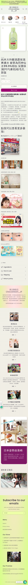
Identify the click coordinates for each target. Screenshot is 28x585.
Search (4, 523)
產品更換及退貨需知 (7, 529)
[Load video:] (14, 480)
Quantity (3, 78)
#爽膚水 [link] (18, 124)
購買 (13, 335)
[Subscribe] (23, 513)
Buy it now (14, 90)
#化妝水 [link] (22, 124)
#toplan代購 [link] (12, 124)
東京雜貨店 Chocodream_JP (14, 290)
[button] (1, 9)
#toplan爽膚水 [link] (5, 124)
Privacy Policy (6, 526)
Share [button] (4, 262)
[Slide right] (16, 55)
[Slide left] (11, 55)
